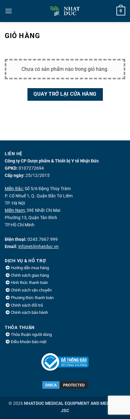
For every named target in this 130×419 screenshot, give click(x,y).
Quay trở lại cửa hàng (65, 94)
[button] (8, 11)
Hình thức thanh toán (29, 282)
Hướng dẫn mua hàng (30, 267)
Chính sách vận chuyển (31, 290)
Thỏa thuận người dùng (31, 334)
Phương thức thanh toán (32, 297)
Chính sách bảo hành (29, 312)
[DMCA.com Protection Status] (65, 385)
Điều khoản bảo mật (28, 341)
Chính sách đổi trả (27, 305)
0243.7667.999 (42, 239)
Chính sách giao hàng (30, 275)
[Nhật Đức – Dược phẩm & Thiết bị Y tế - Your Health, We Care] (65, 11)
